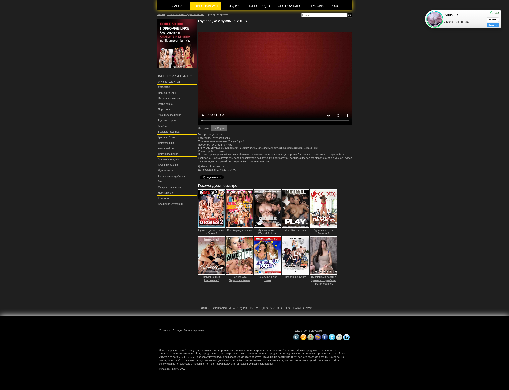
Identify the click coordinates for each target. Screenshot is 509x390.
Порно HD (164, 109)
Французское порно (169, 115)
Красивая (163, 198)
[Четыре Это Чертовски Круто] (239, 273)
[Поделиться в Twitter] (332, 337)
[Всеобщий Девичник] (239, 226)
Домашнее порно (168, 154)
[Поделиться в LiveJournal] (339, 337)
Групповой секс (167, 137)
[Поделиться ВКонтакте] (296, 337)
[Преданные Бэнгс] (295, 273)
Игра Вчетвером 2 (295, 230)
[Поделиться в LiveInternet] (346, 337)
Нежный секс (166, 192)
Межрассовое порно (170, 187)
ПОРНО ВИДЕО (259, 6)
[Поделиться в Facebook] (325, 337)
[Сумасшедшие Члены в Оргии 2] (211, 226)
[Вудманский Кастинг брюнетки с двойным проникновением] (323, 273)
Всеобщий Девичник (239, 230)
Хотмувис (165, 330)
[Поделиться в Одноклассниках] (303, 337)
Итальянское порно (169, 98)
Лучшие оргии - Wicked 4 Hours (267, 232)
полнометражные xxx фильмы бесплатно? (271, 350)
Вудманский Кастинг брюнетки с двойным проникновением (323, 280)
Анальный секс (167, 148)
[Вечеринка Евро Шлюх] (267, 273)
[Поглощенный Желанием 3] (211, 273)
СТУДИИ (233, 6)
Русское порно (167, 120)
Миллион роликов (194, 330)
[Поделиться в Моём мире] (318, 337)
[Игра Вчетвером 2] (295, 226)
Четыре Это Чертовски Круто (239, 279)
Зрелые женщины (168, 159)
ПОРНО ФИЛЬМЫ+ (206, 6)
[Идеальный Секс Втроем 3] (323, 226)
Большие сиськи (168, 165)
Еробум (177, 330)
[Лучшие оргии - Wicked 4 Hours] (267, 226)
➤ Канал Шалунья (169, 81)
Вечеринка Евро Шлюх (267, 279)
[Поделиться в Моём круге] (310, 337)
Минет (162, 181)
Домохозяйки (166, 143)
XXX (335, 6)
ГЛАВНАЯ (178, 6)
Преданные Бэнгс (295, 277)
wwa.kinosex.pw (168, 368)
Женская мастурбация (171, 176)
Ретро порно (165, 104)
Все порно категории (170, 204)
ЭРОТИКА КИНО (290, 6)
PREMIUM (164, 87)
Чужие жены (165, 170)
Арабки (162, 126)
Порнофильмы (167, 93)
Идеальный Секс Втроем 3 (323, 232)
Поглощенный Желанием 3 (211, 279)
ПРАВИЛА (317, 6)
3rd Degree (219, 128)
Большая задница (168, 131)
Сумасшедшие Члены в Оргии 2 (211, 232)
